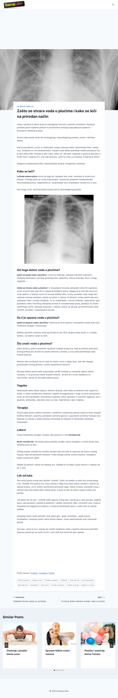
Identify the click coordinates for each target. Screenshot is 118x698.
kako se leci (37, 580)
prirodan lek (23, 585)
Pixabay (34, 573)
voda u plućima (58, 585)
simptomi (34, 585)
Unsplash (43, 573)
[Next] (111, 645)
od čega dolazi (88, 580)
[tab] (54, 670)
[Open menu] (113, 4)
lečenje (64, 580)
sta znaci (45, 585)
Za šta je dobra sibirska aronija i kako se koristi (83, 599)
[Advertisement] (59, 26)
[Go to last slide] (6, 645)
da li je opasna (24, 580)
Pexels (52, 573)
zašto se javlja (73, 585)
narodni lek (74, 580)
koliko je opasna (51, 580)
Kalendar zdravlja (25, 106)
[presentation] (20, 633)
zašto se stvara (87, 585)
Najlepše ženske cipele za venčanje (29, 599)
